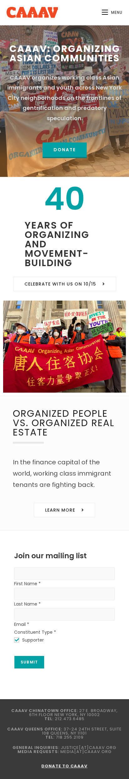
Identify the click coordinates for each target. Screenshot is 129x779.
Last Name (27, 604)
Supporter (33, 640)
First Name (27, 583)
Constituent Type (35, 632)
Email (21, 624)
